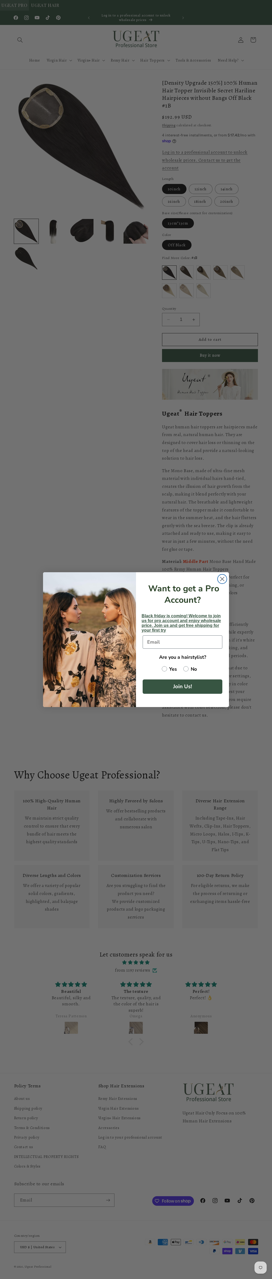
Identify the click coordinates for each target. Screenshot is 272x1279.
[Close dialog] (222, 579)
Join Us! (182, 686)
